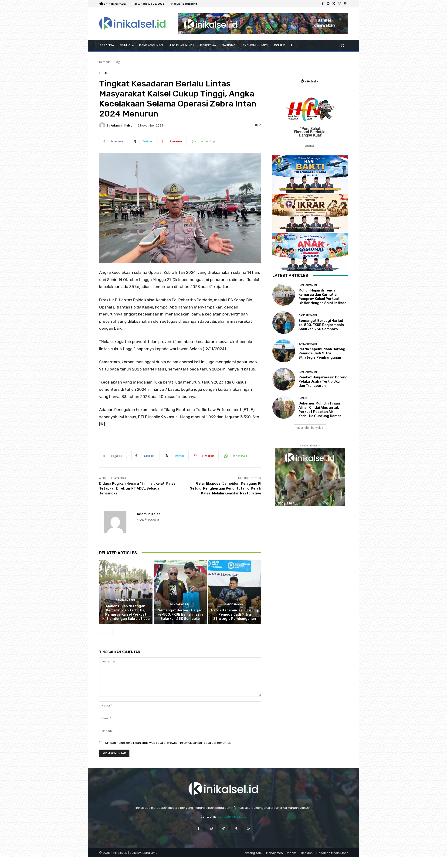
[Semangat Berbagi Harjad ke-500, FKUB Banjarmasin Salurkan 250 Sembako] (180, 592)
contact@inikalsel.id (232, 816)
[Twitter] (334, 4)
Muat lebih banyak (309, 428)
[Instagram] (328, 4)
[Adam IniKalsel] (103, 125)
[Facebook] (322, 4)
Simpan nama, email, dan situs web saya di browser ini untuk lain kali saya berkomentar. (168, 742)
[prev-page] (102, 632)
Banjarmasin (125, 600)
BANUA (302, 398)
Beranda (105, 62)
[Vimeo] (339, 4)
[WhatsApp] (248, 828)
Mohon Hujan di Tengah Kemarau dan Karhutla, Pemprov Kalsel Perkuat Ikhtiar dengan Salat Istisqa (126, 612)
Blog (117, 62)
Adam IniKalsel (122, 125)
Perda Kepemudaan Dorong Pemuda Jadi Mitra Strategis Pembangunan (234, 614)
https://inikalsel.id (148, 519)
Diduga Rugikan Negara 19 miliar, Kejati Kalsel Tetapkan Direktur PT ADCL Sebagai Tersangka (137, 488)
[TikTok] (223, 828)
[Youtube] (345, 4)
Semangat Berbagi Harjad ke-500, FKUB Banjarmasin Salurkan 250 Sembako (180, 614)
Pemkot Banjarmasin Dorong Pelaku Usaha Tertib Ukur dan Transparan (323, 381)
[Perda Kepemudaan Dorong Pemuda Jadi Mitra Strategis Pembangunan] (234, 592)
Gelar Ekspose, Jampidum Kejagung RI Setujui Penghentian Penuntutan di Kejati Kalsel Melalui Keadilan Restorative (225, 488)
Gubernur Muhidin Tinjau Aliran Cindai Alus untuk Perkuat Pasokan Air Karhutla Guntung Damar (319, 409)
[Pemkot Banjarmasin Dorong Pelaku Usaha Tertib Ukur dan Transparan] (283, 379)
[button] (342, 45)
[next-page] (109, 632)
